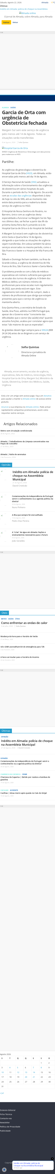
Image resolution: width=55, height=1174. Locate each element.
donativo (47, 395)
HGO (48, 374)
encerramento (20, 371)
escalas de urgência (38, 371)
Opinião (6, 464)
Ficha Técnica (6, 1114)
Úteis (4, 612)
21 (34, 1077)
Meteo (4, 619)
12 (18, 1072)
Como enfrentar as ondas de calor (24, 623)
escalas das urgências (21, 195)
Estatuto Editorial (7, 1110)
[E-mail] (6, 364)
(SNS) (34, 182)
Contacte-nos (6, 1118)
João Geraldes (18, 540)
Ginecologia (39, 374)
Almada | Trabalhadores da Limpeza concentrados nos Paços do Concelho (25, 442)
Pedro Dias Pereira (20, 521)
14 (34, 1072)
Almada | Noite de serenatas (13, 454)
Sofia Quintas (23, 142)
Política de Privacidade (10, 1126)
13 (26, 1072)
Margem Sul (33, 378)
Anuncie (5, 407)
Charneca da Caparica (10, 774)
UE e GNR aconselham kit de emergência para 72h (22, 646)
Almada (5, 107)
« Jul (2, 1093)
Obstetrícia (14, 381)
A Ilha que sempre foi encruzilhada (27, 515)
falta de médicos (24, 374)
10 (2, 1072)
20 (26, 1077)
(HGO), (29, 173)
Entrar (15, 22)
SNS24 (44, 330)
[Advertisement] (27, 61)
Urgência (6, 385)
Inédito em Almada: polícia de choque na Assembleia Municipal (33, 475)
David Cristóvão (20, 485)
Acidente (14, 790)
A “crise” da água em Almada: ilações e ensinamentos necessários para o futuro (30, 533)
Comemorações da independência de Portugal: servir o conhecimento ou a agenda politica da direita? (32, 499)
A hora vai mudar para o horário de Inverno (20, 657)
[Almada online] (2, 98)
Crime (24, 774)
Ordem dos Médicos (31, 381)
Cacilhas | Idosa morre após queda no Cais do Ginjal (24, 793)
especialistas (8, 374)
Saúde (13, 107)
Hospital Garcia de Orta (14, 378)
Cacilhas (4, 790)
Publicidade (5, 1130)
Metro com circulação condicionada (16, 430)
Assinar (6, 22)
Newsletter (5, 1122)
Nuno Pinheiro (18, 507)
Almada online (29, 399)
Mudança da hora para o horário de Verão (19, 636)
